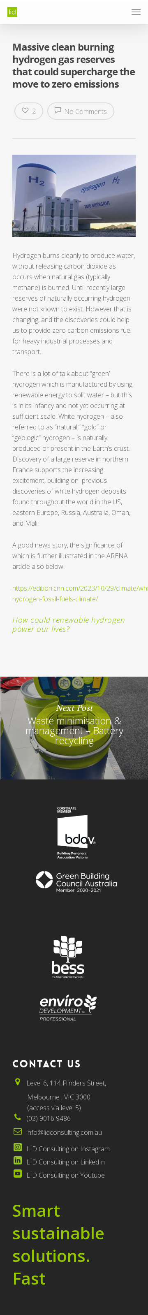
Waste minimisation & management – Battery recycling (74, 728)
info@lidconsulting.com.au (64, 1132)
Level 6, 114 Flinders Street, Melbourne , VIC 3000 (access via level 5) (59, 1095)
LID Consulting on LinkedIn (65, 1162)
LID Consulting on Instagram (68, 1148)
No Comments (84, 111)
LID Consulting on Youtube (65, 1175)
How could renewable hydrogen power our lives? (68, 624)
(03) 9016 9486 (48, 1118)
